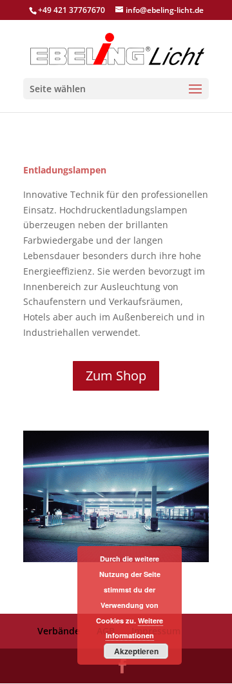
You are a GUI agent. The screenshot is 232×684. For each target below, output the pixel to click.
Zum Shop (116, 375)
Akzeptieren (136, 651)
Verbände (58, 631)
